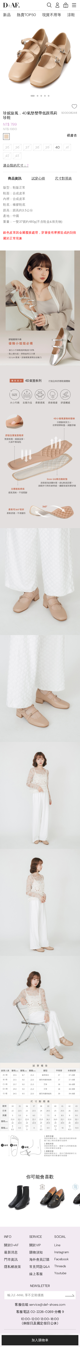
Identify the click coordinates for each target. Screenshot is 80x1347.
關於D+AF (11, 1245)
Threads (60, 1266)
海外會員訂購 (39, 1259)
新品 (7, 14)
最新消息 (11, 1252)
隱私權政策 (12, 1267)
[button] (33, 96)
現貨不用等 (51, 14)
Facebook (61, 1259)
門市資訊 (11, 1259)
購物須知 (36, 1252)
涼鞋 (71, 14)
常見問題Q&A (39, 1267)
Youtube (60, 1273)
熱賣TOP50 (26, 14)
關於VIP (35, 1245)
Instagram (61, 1252)
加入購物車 (40, 1340)
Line (57, 1245)
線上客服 (36, 1274)
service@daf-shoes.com (47, 1304)
